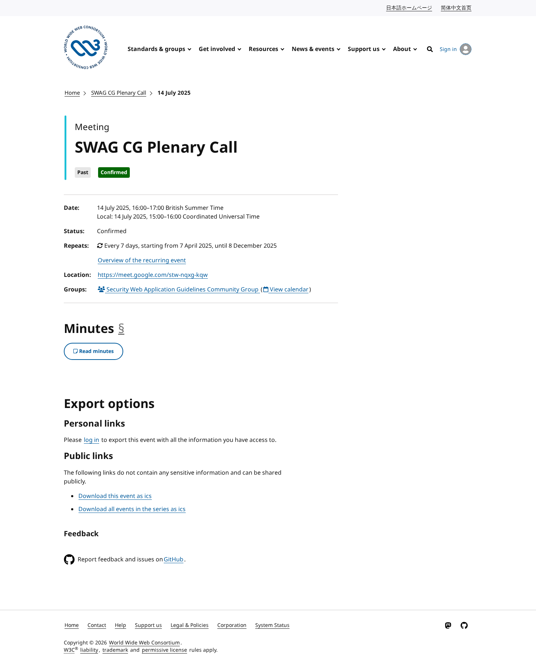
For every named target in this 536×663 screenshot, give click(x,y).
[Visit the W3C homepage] (86, 49)
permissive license (164, 650)
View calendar (288, 289)
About (402, 49)
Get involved (217, 49)
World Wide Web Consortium (144, 643)
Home (72, 93)
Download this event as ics (115, 496)
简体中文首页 (456, 8)
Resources (263, 49)
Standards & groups (156, 49)
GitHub (173, 559)
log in (91, 440)
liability (89, 650)
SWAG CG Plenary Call (118, 93)
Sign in (448, 49)
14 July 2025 (174, 93)
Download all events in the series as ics (132, 509)
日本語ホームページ (409, 8)
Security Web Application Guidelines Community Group (182, 289)
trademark (115, 650)
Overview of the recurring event (142, 260)
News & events (313, 49)
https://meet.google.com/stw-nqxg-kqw (153, 275)
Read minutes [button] (96, 351)
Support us (364, 49)
